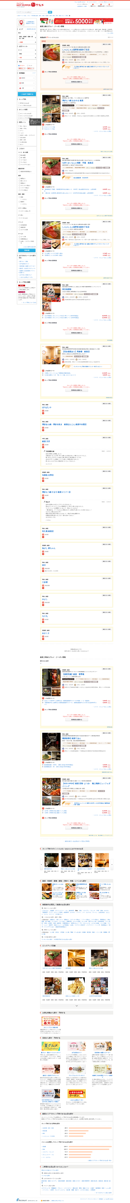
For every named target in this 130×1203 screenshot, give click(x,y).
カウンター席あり (25, 185)
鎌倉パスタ (86, 1188)
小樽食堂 (92, 1190)
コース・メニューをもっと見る (102, 131)
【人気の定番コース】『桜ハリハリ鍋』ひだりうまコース (60, 375)
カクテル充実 (24, 229)
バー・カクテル (86, 912)
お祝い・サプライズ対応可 (27, 242)
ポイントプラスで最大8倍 (51, 1027)
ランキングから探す (47, 939)
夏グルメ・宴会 (24, 261)
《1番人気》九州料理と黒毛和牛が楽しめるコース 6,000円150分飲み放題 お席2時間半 (69, 193)
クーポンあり (24, 218)
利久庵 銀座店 (48, 531)
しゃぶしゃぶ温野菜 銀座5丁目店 (75, 50)
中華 (98, 910)
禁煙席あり (103, 919)
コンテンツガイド (92, 2)
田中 (44, 565)
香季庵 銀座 (109, 727)
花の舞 (68, 1190)
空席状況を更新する (76, 82)
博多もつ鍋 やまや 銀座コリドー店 (56, 492)
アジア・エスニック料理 (55, 912)
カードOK (23, 236)
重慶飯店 (53, 1188)
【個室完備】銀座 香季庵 (73, 674)
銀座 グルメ (61, 15)
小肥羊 (52, 1190)
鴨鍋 (72, 932)
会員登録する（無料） (82, 6)
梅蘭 (73, 1190)
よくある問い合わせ (80, 2)
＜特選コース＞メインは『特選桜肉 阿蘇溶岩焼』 (57, 373)
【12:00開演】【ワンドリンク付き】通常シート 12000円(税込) (61, 317)
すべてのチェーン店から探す (104, 1192)
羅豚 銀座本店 (48, 869)
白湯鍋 (84, 932)
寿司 (48, 31)
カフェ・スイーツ (49, 914)
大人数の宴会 (23, 142)
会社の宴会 (23, 137)
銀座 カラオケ (76, 1181)
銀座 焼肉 (68, 1181)
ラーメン (94, 912)
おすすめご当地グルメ (26, 275)
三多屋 (45, 582)
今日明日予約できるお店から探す (63, 939)
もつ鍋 (97, 31)
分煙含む (24, 199)
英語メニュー (57, 925)
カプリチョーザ (46, 1188)
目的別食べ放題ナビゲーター (27, 266)
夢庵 (80, 1188)
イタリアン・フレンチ (89, 910)
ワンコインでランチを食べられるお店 (57, 893)
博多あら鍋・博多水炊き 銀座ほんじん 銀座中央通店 (64, 424)
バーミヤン (46, 1190)
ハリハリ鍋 (103, 31)
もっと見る (110, 33)
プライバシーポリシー (93, 1199)
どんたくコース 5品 (49, 127)
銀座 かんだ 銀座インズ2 (72, 996)
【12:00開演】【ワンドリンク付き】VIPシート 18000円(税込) (61, 315)
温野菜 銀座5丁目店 (107, 89)
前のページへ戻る (22, 15)
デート (21, 130)
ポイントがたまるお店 (25, 113)
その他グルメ (59, 914)
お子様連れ (66, 925)
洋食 (80, 910)
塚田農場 (98, 1188)
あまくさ (45, 633)
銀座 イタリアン (52, 1181)
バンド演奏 (103, 923)
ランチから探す (46, 1175)
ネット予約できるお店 (25, 105)
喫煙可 (22, 201)
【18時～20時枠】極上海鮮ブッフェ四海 (55, 812)
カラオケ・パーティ (75, 912)
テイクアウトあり (25, 164)
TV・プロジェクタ (85, 923)
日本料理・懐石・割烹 (48, 1128)
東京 (40, 15)
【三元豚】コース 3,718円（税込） (53, 253)
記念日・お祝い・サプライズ (27, 135)
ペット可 (97, 925)
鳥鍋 (93, 932)
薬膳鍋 (105, 932)
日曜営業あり (24, 239)
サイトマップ (83, 1199)
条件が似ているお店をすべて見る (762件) (77, 841)
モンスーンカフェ (60, 1190)
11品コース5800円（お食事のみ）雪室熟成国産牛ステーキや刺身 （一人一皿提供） (67, 700)
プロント (60, 1188)
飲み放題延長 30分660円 (81, 178)
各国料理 (66, 912)
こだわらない (45, 910)
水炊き (57, 932)
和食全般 (104, 29)
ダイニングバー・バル (61, 910)
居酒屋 (52, 910)
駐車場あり (104, 925)
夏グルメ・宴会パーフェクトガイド (51, 1052)
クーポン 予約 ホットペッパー (106, 2)
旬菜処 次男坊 (48, 475)
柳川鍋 (89, 932)
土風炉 (92, 1188)
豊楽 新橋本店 (46, 996)
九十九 (45, 616)
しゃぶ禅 (108, 1188)
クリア (34, 73)
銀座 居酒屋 (61, 1181)
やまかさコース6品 (49, 129)
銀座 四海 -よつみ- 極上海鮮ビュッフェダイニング (100, 835)
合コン (21, 144)
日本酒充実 (24, 225)
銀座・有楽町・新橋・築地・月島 (50, 15)
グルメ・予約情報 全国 (32, 15)
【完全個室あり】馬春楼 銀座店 (76, 352)
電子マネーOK (92, 921)
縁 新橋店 (68, 968)
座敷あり (23, 183)
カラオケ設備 (95, 923)
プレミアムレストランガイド (77, 1075)
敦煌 (103, 1188)
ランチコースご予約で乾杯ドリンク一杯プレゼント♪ (88, 366)
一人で (21, 133)
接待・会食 (23, 139)
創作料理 (71, 910)
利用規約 (101, 1199)
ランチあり (24, 162)
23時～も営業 (48, 923)
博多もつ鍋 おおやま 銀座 (72, 101)
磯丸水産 (75, 1188)
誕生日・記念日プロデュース (27, 268)
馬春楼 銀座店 (109, 397)
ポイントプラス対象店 (25, 118)
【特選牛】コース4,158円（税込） (53, 255)
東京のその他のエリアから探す (50, 1170)
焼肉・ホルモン (104, 910)
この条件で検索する (27, 94)
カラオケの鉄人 (84, 1190)
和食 (67, 15)
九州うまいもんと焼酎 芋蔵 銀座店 (77, 163)
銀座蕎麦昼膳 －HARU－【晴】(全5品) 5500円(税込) (58, 765)
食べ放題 (23, 157)
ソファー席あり (25, 188)
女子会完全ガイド (24, 263)
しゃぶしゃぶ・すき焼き (49, 1136)
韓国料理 (45, 912)
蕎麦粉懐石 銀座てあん (71, 738)
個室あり (23, 178)
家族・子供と (23, 128)
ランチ (30, 65)
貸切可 (51, 925)
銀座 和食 (44, 1181)
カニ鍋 (67, 932)
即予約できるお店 (24, 103)
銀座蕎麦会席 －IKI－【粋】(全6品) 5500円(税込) (57, 766)
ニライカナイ (67, 1188)
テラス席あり (24, 190)
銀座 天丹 (46, 441)
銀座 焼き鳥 (94, 1181)
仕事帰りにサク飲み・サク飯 (81, 893)
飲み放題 (23, 155)
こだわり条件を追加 (28, 247)
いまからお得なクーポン (26, 277)
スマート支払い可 (25, 211)
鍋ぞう (77, 1190)
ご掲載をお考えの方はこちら (57, 1200)
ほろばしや (46, 407)
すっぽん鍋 (77, 932)
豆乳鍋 (62, 932)
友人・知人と (23, 126)
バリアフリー (90, 925)
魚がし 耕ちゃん (48, 548)
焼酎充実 (23, 227)
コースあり (24, 160)
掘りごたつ (24, 181)
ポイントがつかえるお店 (26, 115)
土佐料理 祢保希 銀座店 (95, 996)
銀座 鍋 (101, 1181)
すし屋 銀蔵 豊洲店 (99, 869)
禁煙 (22, 197)
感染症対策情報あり (26, 171)
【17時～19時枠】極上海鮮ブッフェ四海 (55, 811)
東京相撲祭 (66, 289)
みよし (45, 599)
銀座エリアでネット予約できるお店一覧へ (100, 1160)
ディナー (22, 65)
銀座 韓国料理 (85, 1181)
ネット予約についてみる (29, 302)
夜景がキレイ (75, 923)
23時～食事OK (57, 923)
